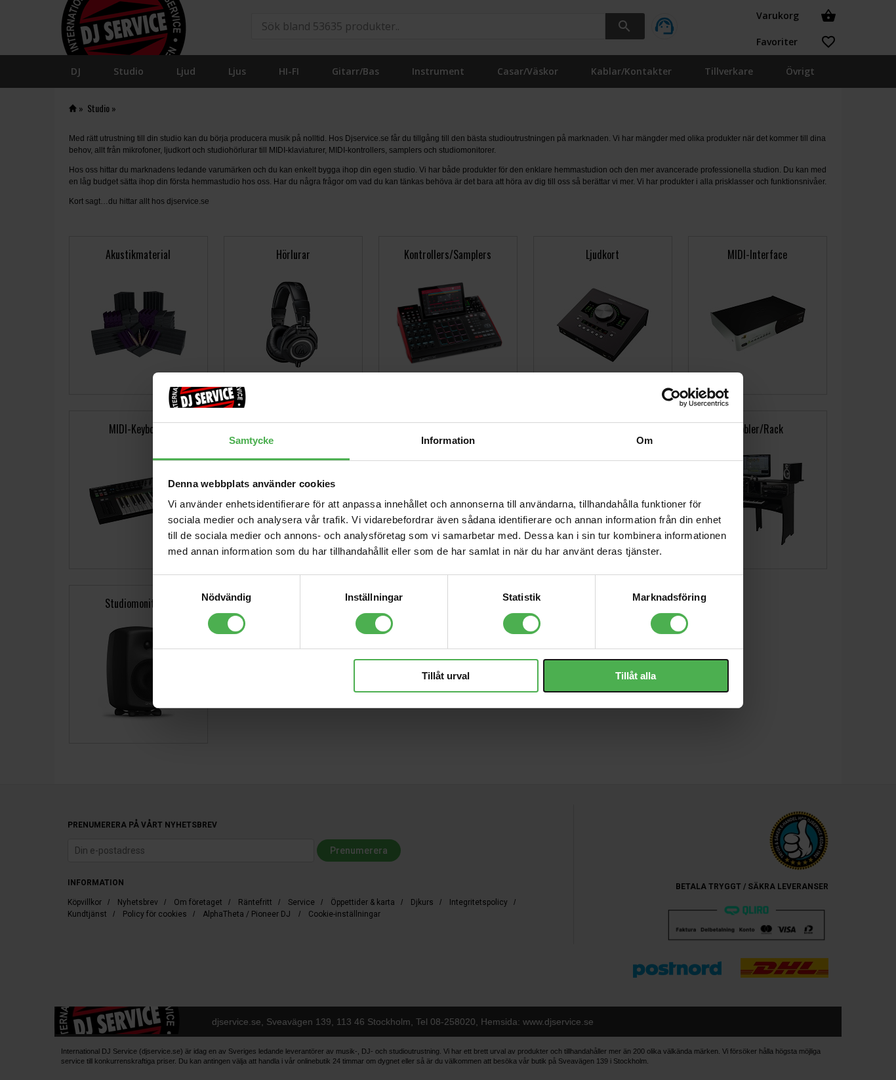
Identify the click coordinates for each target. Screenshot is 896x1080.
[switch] (374, 623)
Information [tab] (448, 440)
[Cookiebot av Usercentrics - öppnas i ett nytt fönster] (671, 397)
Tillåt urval (446, 675)
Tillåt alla (635, 675)
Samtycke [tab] (251, 440)
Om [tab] (644, 440)
